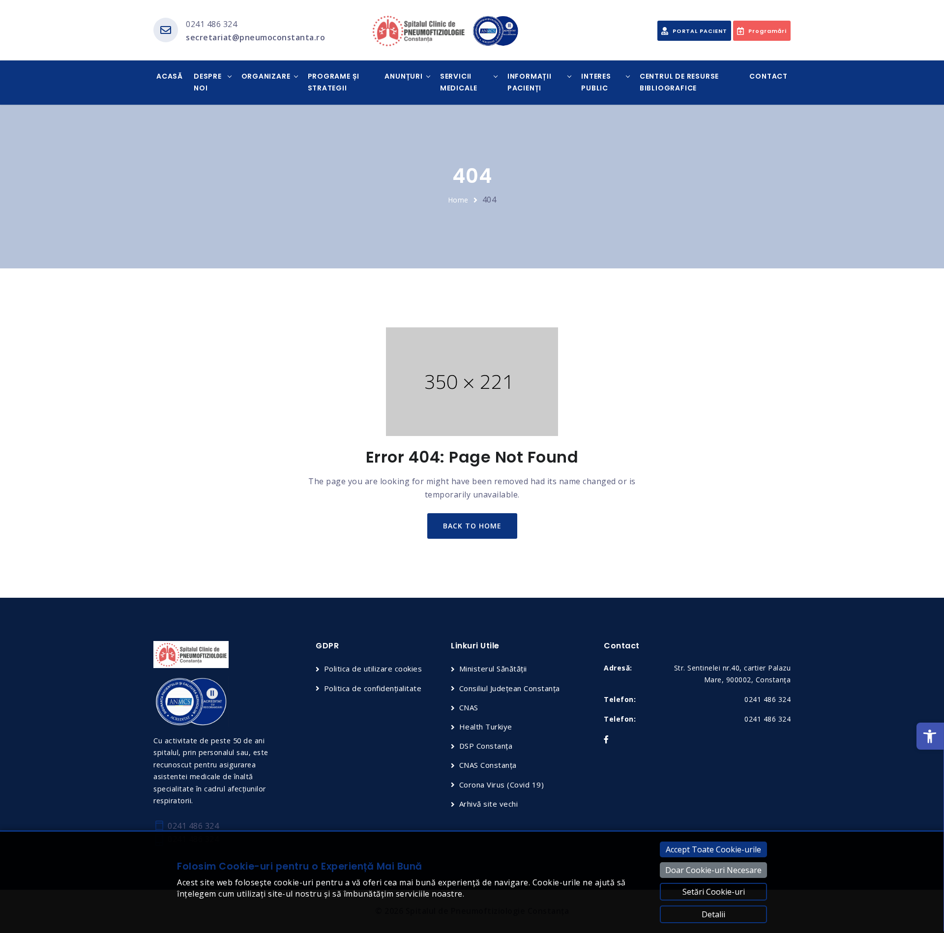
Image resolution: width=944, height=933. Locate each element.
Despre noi (208, 82)
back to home (472, 525)
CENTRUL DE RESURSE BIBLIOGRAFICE (679, 82)
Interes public (596, 82)
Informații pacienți (529, 82)
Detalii (713, 914)
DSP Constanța (485, 746)
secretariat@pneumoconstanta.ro (255, 37)
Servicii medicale (458, 82)
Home (458, 199)
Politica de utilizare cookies (373, 668)
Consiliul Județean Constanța (509, 688)
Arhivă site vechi (488, 804)
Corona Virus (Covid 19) (501, 784)
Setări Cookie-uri (713, 891)
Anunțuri (403, 76)
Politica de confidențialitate (372, 688)
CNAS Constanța (488, 765)
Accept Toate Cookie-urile (713, 849)
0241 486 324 (211, 24)
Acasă (169, 76)
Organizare (266, 76)
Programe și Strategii (334, 82)
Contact (768, 76)
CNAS (468, 707)
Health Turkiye (485, 726)
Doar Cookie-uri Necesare (713, 870)
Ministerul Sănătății (493, 668)
